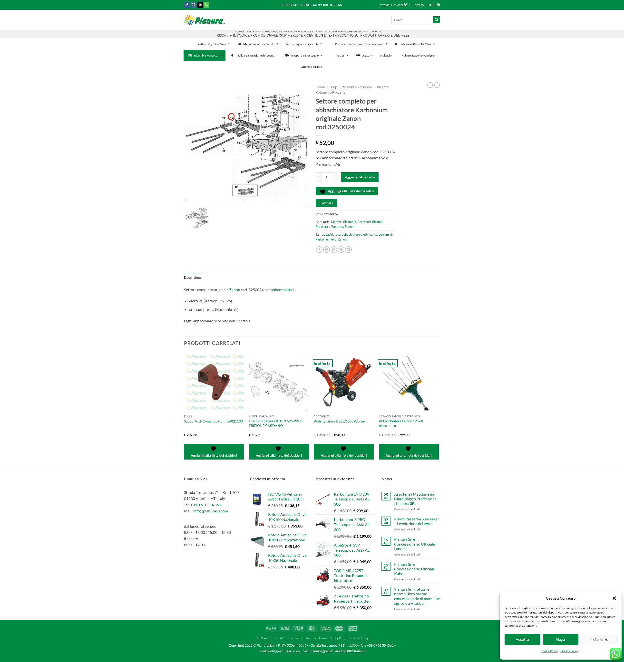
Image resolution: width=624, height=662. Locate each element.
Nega (560, 639)
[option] (246, 143)
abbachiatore (331, 234)
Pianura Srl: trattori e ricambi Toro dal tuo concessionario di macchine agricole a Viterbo (417, 596)
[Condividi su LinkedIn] (348, 249)
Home (320, 87)
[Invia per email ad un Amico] (334, 249)
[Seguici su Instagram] (193, 5)
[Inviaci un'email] (200, 5)
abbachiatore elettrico (357, 234)
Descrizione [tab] (193, 277)
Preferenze (598, 639)
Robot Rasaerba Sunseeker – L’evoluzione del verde (416, 521)
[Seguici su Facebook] (187, 5)
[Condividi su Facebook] (319, 249)
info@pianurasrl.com (210, 510)
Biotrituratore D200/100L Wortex (339, 421)
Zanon (349, 227)
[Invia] (436, 19)
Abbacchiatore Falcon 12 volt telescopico (401, 423)
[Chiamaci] (206, 5)
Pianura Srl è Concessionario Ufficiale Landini (414, 544)
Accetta (522, 639)
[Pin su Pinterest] (341, 249)
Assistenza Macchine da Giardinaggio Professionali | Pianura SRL (416, 499)
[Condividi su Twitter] (326, 249)
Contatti (278, 638)
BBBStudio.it (355, 651)
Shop (333, 87)
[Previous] (184, 410)
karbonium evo (326, 239)
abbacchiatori (282, 289)
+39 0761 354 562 (205, 504)
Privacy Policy (569, 651)
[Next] (438, 410)
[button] (614, 598)
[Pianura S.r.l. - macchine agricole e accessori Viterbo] (204, 20)
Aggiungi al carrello (360, 177)
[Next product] (430, 85)
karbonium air (383, 234)
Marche (336, 222)
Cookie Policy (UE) (332, 638)
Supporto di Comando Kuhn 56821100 (213, 421)
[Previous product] (437, 85)
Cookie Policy (549, 651)
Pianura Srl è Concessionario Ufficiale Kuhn (414, 569)
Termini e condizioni (301, 638)
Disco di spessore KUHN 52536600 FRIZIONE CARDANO (275, 423)
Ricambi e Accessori (357, 87)
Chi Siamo (263, 638)
